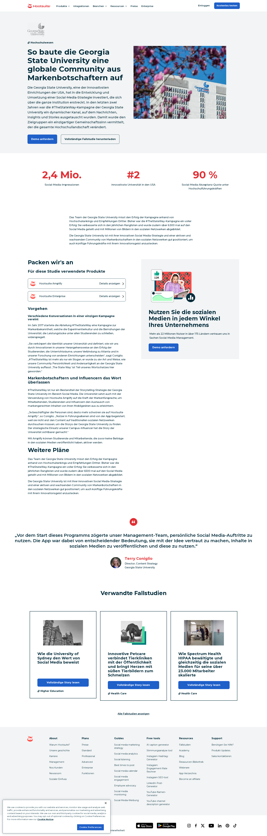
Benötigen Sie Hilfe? (223, 744)
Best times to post (124, 765)
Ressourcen (117, 6)
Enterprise (147, 6)
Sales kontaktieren (221, 756)
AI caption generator (158, 744)
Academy (184, 750)
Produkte (61, 6)
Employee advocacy (125, 785)
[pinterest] (227, 825)
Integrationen (81, 6)
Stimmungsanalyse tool (159, 750)
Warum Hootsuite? (59, 744)
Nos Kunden (56, 767)
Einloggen (204, 5)
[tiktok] (234, 825)
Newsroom (55, 773)
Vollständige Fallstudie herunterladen (90, 139)
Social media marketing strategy (127, 746)
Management (56, 762)
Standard (86, 750)
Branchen (98, 6)
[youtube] (210, 825)
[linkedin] (219, 825)
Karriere (53, 756)
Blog (181, 756)
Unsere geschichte (59, 750)
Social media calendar (126, 771)
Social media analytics (126, 753)
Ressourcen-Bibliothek (191, 762)
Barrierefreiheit (116, 830)
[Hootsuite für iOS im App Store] (144, 825)
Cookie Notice (45, 819)
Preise (134, 6)
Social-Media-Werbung (126, 800)
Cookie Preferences (90, 827)
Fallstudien (185, 744)
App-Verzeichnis (187, 773)
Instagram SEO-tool (157, 777)
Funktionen (88, 773)
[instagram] (188, 825)
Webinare (184, 767)
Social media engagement (121, 778)
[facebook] (195, 825)
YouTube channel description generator (158, 803)
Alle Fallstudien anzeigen (133, 713)
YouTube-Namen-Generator (156, 794)
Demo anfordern (42, 139)
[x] (202, 825)
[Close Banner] (105, 803)
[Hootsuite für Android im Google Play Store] (166, 825)
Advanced (87, 762)
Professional (88, 756)
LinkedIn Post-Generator (155, 785)
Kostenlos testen (227, 5)
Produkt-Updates (221, 750)
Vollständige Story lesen (63, 682)
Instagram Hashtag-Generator (157, 758)
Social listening (122, 759)
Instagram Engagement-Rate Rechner (157, 768)
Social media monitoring (121, 793)
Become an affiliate (189, 779)
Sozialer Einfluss (58, 779)
